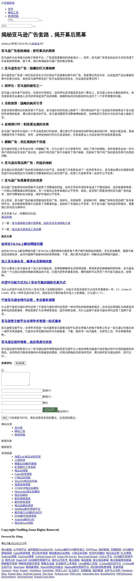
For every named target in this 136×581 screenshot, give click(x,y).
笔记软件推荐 (40, 553)
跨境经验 (13, 16)
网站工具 (13, 12)
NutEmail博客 (9, 556)
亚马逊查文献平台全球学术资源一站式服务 (31, 321)
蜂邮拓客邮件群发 (29, 563)
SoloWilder (48, 570)
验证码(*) (63, 411)
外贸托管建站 (97, 553)
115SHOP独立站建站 (27, 488)
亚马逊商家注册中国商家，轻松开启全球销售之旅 (41, 223)
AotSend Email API (45, 556)
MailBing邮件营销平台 (27, 509)
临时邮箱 (104, 549)
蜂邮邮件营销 (9, 563)
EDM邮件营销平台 (39, 560)
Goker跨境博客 (23, 474)
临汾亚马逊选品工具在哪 (26, 229)
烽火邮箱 (6, 549)
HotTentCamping (32, 573)
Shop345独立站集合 (51, 567)
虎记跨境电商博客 (101, 567)
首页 (10, 9)
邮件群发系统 (23, 502)
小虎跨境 (20, 460)
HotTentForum (25, 576)
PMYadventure (124, 573)
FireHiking (35, 570)
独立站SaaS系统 (24, 523)
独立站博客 (21, 470)
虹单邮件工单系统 (25, 467)
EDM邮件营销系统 (25, 516)
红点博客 (126, 553)
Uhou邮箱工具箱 (88, 563)
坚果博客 (118, 567)
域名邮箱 (86, 560)
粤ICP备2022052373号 (14, 543)
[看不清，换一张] (50, 409)
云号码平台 (20, 549)
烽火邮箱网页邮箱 (120, 560)
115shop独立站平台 (110, 563)
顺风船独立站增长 (59, 553)
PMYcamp (75, 573)
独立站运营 (112, 553)
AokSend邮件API (24, 519)
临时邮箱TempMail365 (40, 549)
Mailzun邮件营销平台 (77, 567)
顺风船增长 (32, 567)
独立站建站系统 (24, 505)
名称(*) (47, 390)
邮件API (10, 560)
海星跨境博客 (23, 484)
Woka (16, 570)
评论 (5, 418)
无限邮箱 (116, 549)
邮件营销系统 (23, 498)
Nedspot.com (61, 573)
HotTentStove (8, 576)
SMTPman (91, 549)
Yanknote (6, 570)
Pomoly (24, 570)
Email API (21, 560)
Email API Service (67, 556)
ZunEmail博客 (26, 556)
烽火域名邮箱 (101, 560)
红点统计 (74, 570)
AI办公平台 (105, 556)
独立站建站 (21, 495)
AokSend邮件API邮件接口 (69, 549)
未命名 (36, 43)
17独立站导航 (23, 477)
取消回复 (20, 363)
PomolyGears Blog (44, 576)
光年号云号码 (112, 570)
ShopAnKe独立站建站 (27, 491)
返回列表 (6, 217)
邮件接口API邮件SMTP (28, 512)
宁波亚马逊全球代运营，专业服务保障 (28, 300)
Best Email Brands (88, 556)
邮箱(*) (47, 396)
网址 (45, 402)
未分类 (19, 427)
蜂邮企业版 (47, 563)
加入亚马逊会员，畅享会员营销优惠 (26, 261)
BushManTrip (108, 573)
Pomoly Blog (15, 573)
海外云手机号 (60, 560)
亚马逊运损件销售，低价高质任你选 (26, 342)
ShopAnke (19, 567)
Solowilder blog (90, 573)
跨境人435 (61, 570)
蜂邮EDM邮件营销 (25, 463)
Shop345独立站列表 (26, 481)
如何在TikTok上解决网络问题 (22, 244)
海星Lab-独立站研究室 (28, 456)
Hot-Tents (48, 573)
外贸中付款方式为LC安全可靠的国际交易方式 (33, 282)
